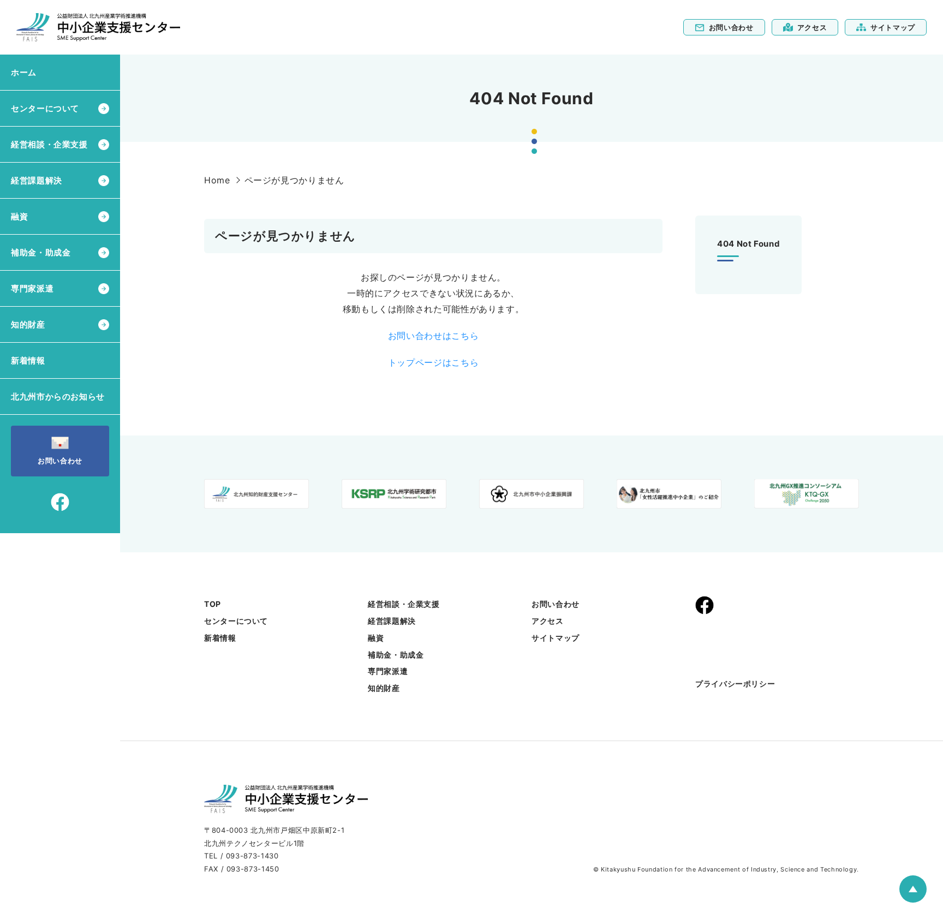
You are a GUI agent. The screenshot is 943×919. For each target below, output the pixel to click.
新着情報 (28, 360)
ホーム (24, 72)
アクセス (812, 27)
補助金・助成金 (395, 654)
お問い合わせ (731, 27)
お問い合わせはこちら (433, 335)
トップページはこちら (433, 362)
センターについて (236, 620)
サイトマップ (892, 27)
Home (217, 180)
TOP (212, 603)
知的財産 (384, 688)
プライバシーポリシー (735, 683)
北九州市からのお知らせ (58, 396)
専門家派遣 (388, 671)
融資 (376, 637)
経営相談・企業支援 (404, 603)
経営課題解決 (392, 620)
